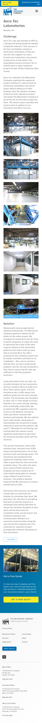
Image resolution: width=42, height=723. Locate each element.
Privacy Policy (7, 628)
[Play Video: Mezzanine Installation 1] (21, 307)
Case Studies (26, 634)
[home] (12, 11)
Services (5, 638)
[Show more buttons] (36, 316)
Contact (25, 642)
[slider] (21, 316)
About (24, 638)
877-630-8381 (7, 716)
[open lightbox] (21, 123)
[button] (36, 11)
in (4, 656)
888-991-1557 (7, 697)
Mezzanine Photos (8, 634)
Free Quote (9, 648)
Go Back (10, 539)
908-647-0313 (36, 3)
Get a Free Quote (7, 3)
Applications (6, 642)
